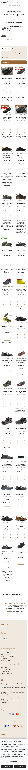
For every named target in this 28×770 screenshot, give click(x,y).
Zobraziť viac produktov (13, 40)
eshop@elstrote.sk (6, 637)
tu (6, 758)
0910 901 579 (4, 638)
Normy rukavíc (5, 737)
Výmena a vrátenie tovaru (7, 656)
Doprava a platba (5, 652)
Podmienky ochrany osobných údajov (10, 664)
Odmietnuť (7, 766)
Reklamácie (4, 658)
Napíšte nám (4, 667)
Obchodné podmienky (6, 662)
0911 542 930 (4, 640)
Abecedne (5, 57)
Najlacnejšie (15, 48)
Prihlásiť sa (5, 615)
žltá (21, 296)
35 (17, 436)
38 (5, 436)
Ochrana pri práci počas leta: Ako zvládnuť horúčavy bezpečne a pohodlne (12, 684)
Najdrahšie (5, 53)
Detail (6, 92)
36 (3, 163)
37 (5, 163)
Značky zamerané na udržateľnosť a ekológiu (12, 692)
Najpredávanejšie (16, 53)
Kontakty (3, 665)
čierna (7, 86)
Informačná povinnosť (6, 669)
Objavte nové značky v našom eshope (11, 697)
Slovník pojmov (5, 671)
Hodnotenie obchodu (6, 673)
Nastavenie (13, 761)
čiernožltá (7, 332)
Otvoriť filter (5, 62)
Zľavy (2, 654)
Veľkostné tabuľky (5, 660)
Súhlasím (20, 766)
